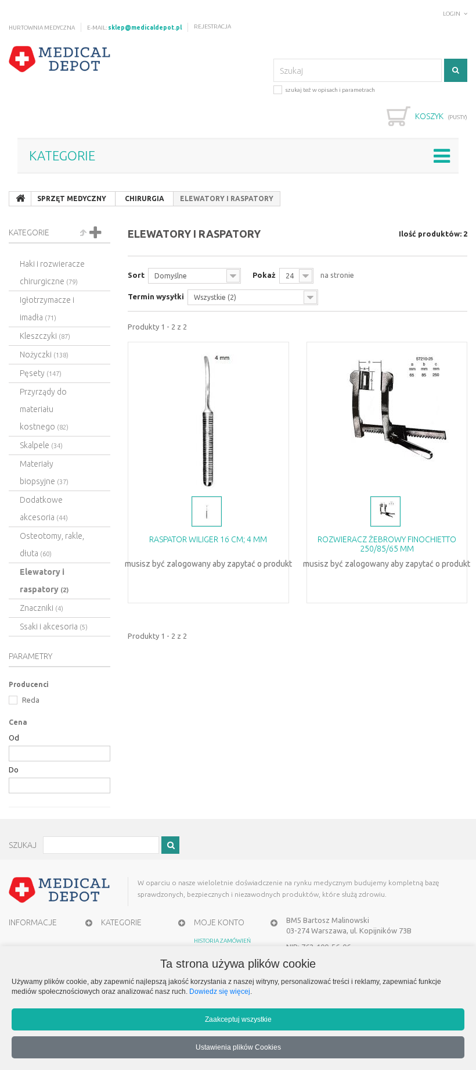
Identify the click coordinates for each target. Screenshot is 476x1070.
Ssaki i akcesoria (54, 626)
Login (451, 13)
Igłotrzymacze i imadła (47, 308)
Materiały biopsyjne (44, 472)
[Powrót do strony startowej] (20, 199)
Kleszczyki (45, 336)
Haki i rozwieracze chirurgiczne (52, 272)
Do (14, 769)
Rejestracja (212, 26)
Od (14, 737)
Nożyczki (44, 354)
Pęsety (41, 373)
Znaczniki (41, 608)
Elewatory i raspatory (44, 580)
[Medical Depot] (60, 59)
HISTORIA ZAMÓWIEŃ (222, 940)
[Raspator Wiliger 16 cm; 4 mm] (208, 417)
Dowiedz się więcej (219, 991)
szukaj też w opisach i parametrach (330, 90)
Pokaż (264, 275)
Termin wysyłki (156, 296)
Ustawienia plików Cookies (238, 1047)
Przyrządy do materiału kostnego (44, 409)
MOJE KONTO (219, 922)
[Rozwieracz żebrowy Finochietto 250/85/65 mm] (387, 417)
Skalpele (41, 445)
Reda (29, 700)
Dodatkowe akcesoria (44, 508)
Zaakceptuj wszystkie (238, 1019)
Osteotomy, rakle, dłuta (52, 544)
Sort (136, 275)
